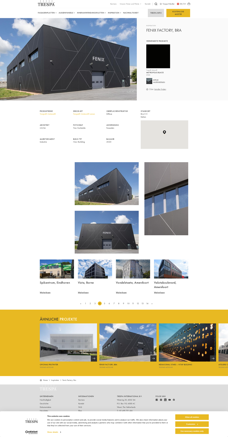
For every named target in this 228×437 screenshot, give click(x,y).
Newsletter (44, 411)
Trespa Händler (169, 4)
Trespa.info (156, 13)
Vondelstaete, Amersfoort (132, 283)
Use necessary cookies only (192, 431)
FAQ (80, 407)
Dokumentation (45, 407)
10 (128, 303)
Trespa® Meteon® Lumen (84, 114)
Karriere (81, 400)
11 (133, 303)
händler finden (160, 89)
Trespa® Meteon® (48, 114)
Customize (190, 424)
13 (142, 303)
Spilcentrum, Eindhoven (55, 283)
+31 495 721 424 (126, 411)
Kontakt (81, 403)
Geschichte (44, 403)
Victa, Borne (86, 283)
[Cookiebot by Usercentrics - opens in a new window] (31, 432)
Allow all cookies (192, 417)
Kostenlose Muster (178, 12)
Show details (52, 432)
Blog (80, 411)
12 (138, 303)
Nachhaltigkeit (45, 400)
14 (147, 303)
